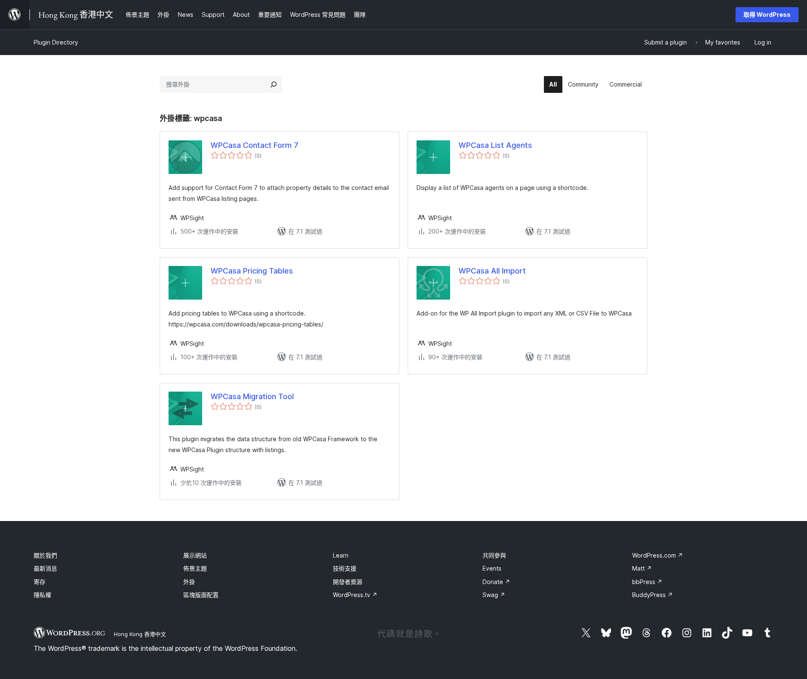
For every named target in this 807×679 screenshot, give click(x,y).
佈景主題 (195, 568)
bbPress (647, 581)
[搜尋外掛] (273, 84)
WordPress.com (657, 555)
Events (492, 568)
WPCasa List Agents (495, 145)
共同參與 (494, 555)
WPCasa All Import (492, 270)
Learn (340, 555)
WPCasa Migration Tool (252, 396)
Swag (494, 594)
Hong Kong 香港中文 (140, 634)
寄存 (39, 581)
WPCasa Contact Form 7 (254, 145)
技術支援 (344, 568)
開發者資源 (347, 581)
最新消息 (45, 568)
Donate (496, 581)
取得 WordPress (767, 14)
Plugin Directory (56, 42)
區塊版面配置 (201, 594)
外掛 (189, 581)
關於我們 (45, 555)
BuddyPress (652, 594)
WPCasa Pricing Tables (252, 270)
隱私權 (42, 594)
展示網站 (195, 555)
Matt (642, 568)
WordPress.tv (355, 594)
